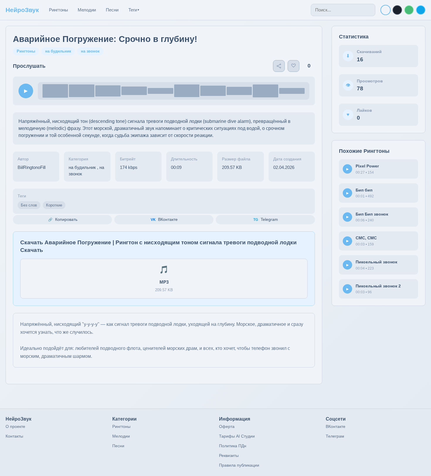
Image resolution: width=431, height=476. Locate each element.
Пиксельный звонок (376, 262)
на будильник (58, 51)
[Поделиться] (279, 66)
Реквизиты (229, 455)
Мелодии (87, 9)
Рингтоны (58, 9)
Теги (133, 9)
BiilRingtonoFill (31, 167)
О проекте (15, 426)
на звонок (90, 51)
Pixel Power (367, 166)
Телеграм (335, 436)
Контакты (14, 436)
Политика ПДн (232, 445)
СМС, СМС (366, 238)
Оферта (227, 426)
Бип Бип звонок (372, 214)
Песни (112, 9)
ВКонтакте (335, 426)
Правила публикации (239, 465)
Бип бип (364, 190)
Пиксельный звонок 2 (378, 286)
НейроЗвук (22, 9)
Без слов (29, 205)
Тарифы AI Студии (237, 436)
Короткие (54, 205)
